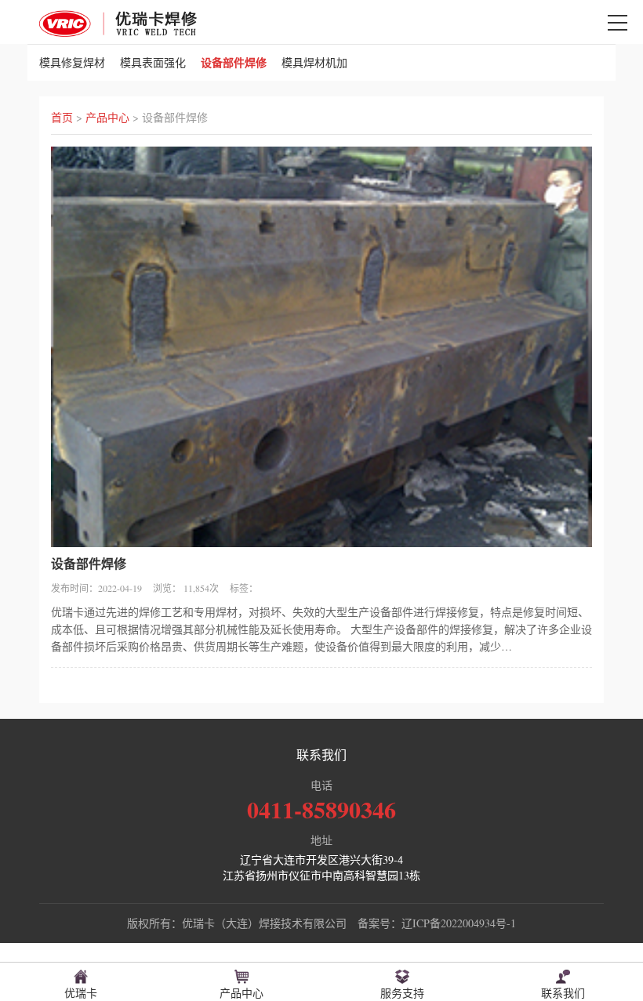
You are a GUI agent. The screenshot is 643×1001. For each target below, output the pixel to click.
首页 (62, 117)
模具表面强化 (153, 62)
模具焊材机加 (314, 62)
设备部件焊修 (234, 63)
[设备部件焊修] (118, 21)
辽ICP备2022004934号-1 (458, 923)
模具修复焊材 (72, 62)
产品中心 (107, 117)
